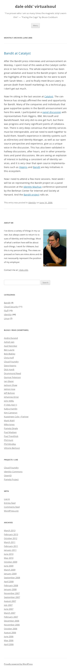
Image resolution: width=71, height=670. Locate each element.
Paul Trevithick (11, 436)
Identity (32, 202)
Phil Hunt (8, 440)
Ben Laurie (9, 349)
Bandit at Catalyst (17, 53)
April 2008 (9, 581)
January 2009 (10, 573)
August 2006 (10, 632)
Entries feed (10, 502)
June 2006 (8, 636)
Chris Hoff (9, 357)
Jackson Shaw (10, 385)
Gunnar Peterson (12, 377)
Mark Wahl (9, 420)
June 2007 (8, 608)
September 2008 (12, 577)
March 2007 (9, 612)
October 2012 (10, 538)
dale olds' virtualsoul (35, 6)
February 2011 (11, 546)
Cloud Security (11, 306)
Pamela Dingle (11, 428)
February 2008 (11, 585)
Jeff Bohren (9, 393)
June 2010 (8, 554)
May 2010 (8, 557)
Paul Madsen (10, 432)
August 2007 (10, 601)
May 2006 (8, 640)
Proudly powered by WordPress (18, 664)
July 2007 (8, 605)
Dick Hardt (9, 369)
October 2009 (10, 561)
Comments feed (12, 506)
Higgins (23, 167)
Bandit (36, 167)
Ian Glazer (9, 381)
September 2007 (12, 597)
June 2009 (8, 565)
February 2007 (11, 616)
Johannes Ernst (11, 396)
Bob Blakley (9, 353)
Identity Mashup (32, 186)
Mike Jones (9, 424)
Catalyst (48, 96)
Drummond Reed (12, 373)
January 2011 (10, 550)
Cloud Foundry (11, 361)
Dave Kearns (10, 365)
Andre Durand (11, 338)
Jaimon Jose (9, 389)
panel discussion (51, 112)
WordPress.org (11, 510)
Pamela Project (11, 479)
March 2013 (9, 530)
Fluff (6, 310)
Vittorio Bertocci (12, 448)
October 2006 (10, 628)
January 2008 (10, 589)
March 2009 (9, 569)
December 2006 (11, 620)
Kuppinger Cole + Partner (16, 416)
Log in (7, 499)
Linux (6, 318)
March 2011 (9, 542)
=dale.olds (23, 269)
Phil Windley (10, 444)
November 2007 (12, 593)
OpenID (8, 475)
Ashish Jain (9, 341)
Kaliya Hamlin (10, 408)
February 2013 (11, 534)
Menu (35, 25)
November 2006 (12, 624)
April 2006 (9, 644)
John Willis (9, 400)
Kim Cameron (10, 412)
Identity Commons (13, 471)
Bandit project (31, 194)
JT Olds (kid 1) (10, 404)
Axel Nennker (10, 345)
